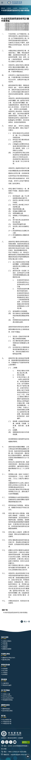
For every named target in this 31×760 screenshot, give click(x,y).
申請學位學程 (5, 654)
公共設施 (4, 645)
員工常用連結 (5, 690)
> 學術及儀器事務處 (23, 8)
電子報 (3, 716)
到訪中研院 (4, 637)
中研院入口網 (6, 694)
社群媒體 (20, 738)
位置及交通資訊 (6, 641)
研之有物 (4, 670)
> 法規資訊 (14, 8)
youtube (15, 742)
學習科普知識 (5, 664)
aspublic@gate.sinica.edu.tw (20, 754)
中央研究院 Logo (14, 2)
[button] (2, 2)
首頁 (4, 8)
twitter (7, 742)
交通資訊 (3, 738)
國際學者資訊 (5, 705)
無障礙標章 (26, 742)
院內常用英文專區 (7, 710)
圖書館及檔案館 (6, 649)
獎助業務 (4, 679)
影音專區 (4, 674)
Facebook (3, 742)
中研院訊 (4, 672)
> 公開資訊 (8, 8)
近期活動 (4, 643)
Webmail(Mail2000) (7, 698)
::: (0, 633)
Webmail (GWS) (7, 696)
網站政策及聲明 (12, 738)
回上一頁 (27, 621)
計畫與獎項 (5, 683)
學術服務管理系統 (7, 700)
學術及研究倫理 (6, 685)
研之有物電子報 (6, 719)
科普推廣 (4, 668)
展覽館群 (4, 647)
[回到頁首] (28, 756)
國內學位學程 (6, 659)
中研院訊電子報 (6, 723)
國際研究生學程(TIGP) (8, 657)
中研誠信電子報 (6, 721)
